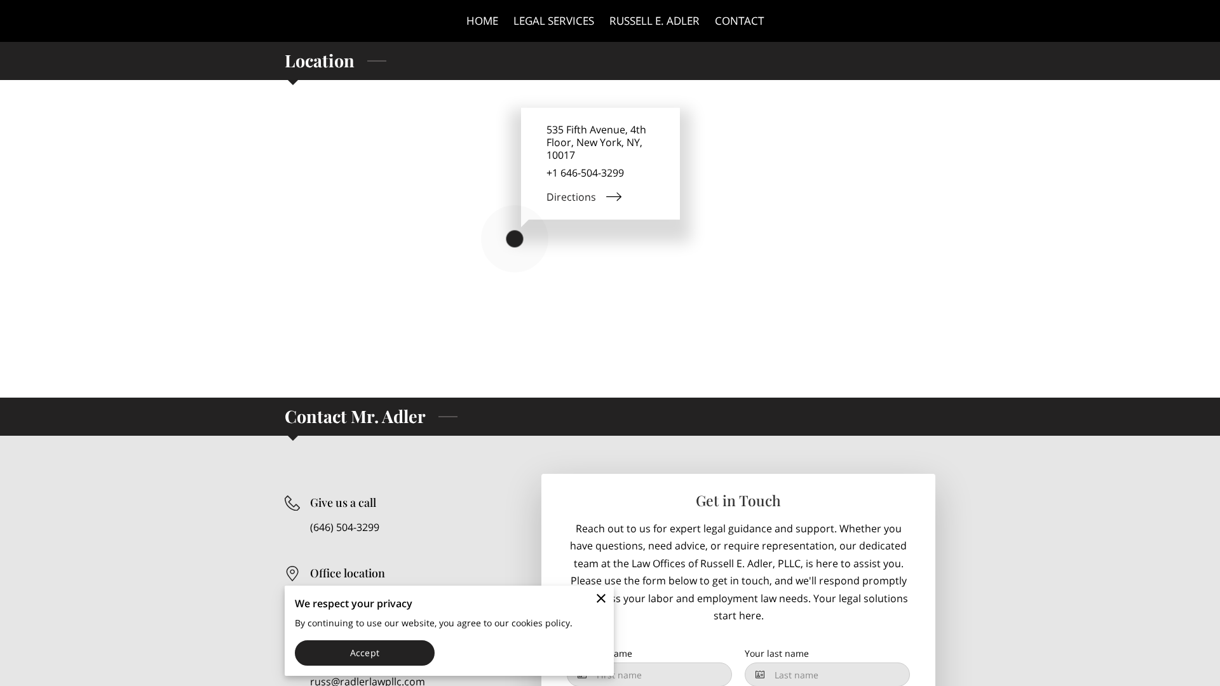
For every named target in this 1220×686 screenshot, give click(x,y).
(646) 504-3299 (344, 527)
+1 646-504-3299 (585, 172)
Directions (571, 197)
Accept (364, 653)
